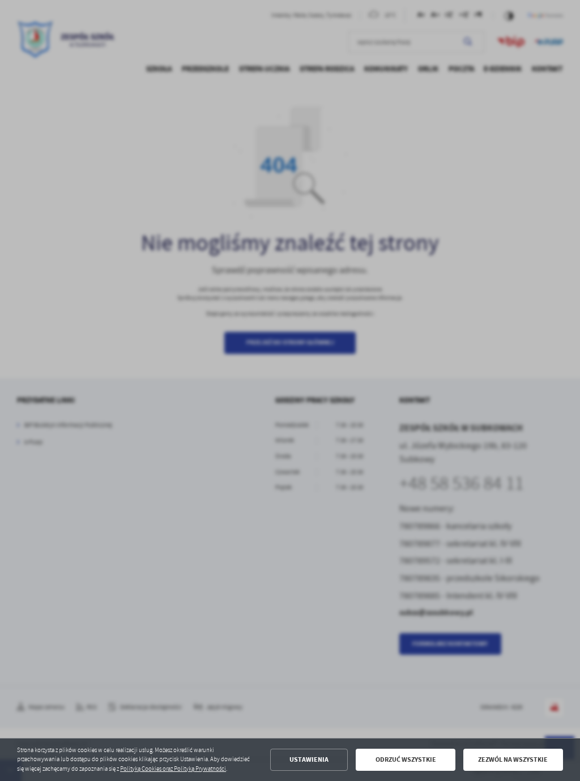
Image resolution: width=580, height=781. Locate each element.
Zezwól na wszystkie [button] (513, 759)
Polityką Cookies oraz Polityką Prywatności (173, 769)
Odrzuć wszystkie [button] (406, 759)
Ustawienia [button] (309, 759)
